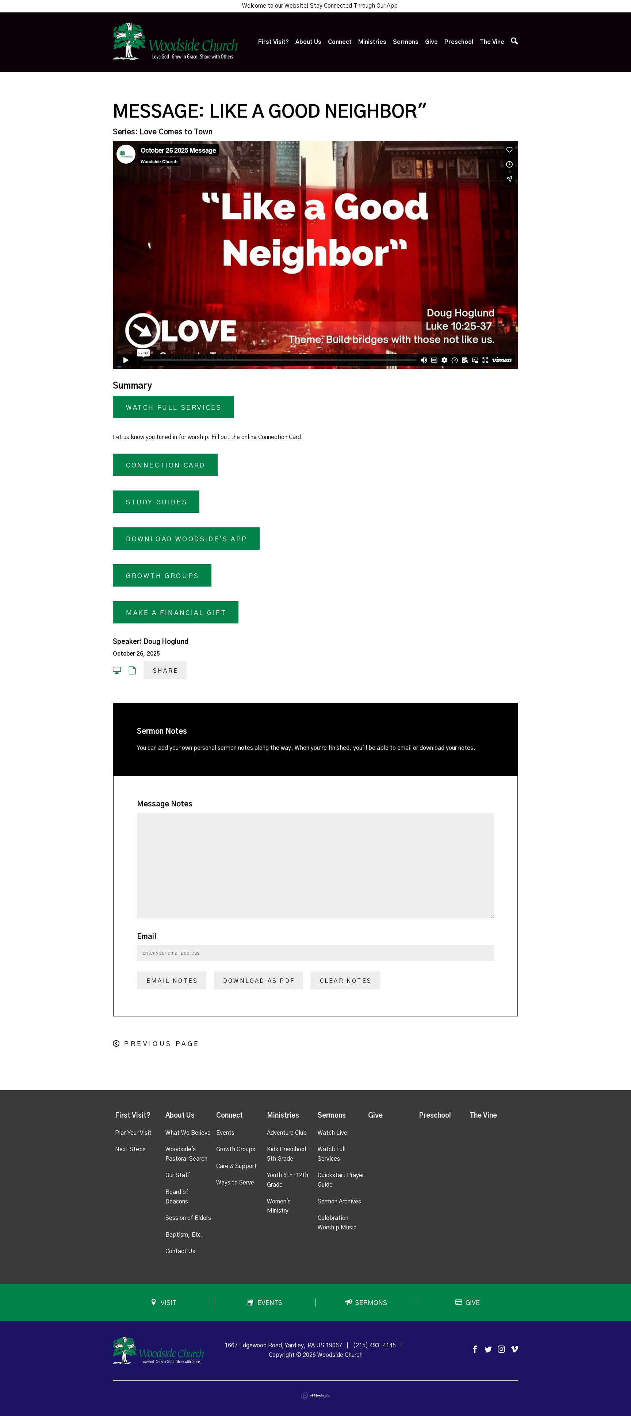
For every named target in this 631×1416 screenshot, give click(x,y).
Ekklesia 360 (315, 1396)
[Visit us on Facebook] (475, 1350)
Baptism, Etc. (184, 1235)
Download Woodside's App (187, 539)
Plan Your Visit (133, 1133)
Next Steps (130, 1149)
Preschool (458, 42)
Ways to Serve (235, 1183)
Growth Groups (162, 576)
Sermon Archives (339, 1202)
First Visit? (273, 42)
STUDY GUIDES (156, 502)
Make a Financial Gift (176, 613)
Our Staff (177, 1175)
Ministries (372, 42)
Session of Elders (188, 1218)
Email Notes (172, 981)
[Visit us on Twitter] (488, 1350)
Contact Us (180, 1251)
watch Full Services (174, 408)
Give (431, 42)
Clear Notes (346, 981)
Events (225, 1133)
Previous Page (162, 1044)
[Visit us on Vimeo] (514, 1350)
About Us (308, 42)
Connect (340, 42)
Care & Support (236, 1166)
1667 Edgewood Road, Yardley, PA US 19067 (283, 1345)
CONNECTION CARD (166, 465)
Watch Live (332, 1133)
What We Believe (188, 1133)
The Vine (492, 42)
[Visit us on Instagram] (501, 1350)
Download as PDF (259, 981)
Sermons (405, 42)
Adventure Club (287, 1133)
